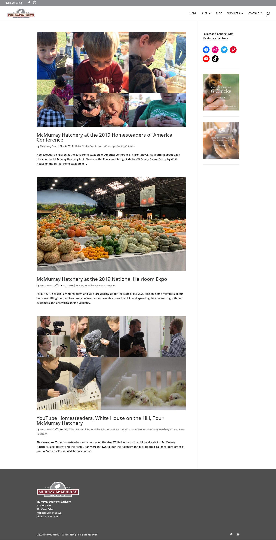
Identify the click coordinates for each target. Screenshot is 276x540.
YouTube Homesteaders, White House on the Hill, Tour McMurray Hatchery (100, 420)
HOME (193, 13)
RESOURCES (233, 13)
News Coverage (107, 146)
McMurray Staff (48, 146)
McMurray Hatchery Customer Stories (124, 429)
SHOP (204, 13)
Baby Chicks (82, 146)
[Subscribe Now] (221, 140)
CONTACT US (255, 13)
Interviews (90, 285)
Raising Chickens (126, 146)
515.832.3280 (52, 516)
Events (93, 146)
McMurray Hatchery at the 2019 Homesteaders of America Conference (104, 137)
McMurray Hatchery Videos (162, 429)
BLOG (219, 13)
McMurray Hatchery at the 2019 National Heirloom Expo (102, 279)
